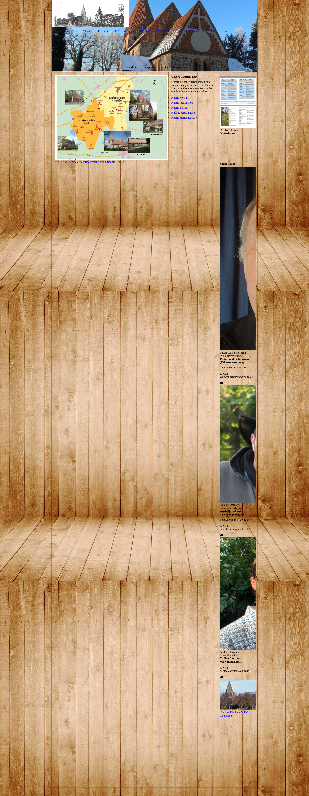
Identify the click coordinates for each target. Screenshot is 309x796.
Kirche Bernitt (179, 107)
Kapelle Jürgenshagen (183, 112)
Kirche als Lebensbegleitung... (153, 31)
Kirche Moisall (179, 97)
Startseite (91, 31)
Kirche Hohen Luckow (184, 117)
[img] (154, 36)
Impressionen (193, 31)
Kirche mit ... (113, 31)
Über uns (217, 31)
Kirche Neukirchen (182, 102)
